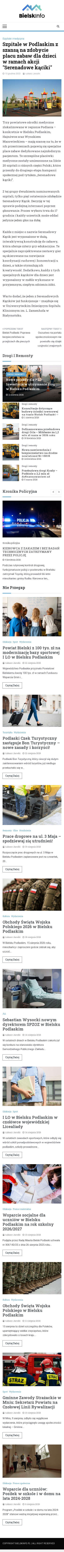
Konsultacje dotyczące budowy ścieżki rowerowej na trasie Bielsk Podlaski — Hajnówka (40, 413)
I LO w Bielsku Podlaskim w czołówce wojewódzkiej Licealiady (30, 1122)
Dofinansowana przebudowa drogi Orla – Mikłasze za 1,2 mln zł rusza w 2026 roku (41, 432)
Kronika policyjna (11, 543)
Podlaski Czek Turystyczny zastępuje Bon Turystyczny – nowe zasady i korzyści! (31, 743)
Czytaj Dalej (12, 685)
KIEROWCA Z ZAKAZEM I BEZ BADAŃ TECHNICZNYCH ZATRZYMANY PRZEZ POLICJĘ (31, 551)
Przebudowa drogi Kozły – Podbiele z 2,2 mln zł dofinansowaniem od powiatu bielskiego (39, 475)
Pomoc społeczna (21, 1483)
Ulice (15, 830)
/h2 (4, 1013)
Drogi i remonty (16, 374)
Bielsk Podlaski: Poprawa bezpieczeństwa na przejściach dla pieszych (16, 337)
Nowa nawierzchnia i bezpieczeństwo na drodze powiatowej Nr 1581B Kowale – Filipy (40, 454)
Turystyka (7, 732)
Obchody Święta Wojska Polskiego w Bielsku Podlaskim (26, 1310)
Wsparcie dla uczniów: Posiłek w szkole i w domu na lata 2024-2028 (31, 1493)
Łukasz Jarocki (33, 73)
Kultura (6, 916)
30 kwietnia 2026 (32, 438)
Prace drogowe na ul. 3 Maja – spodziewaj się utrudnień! (32, 838)
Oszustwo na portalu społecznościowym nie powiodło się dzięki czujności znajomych (48, 339)
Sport (15, 641)
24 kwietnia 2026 (32, 458)
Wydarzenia (25, 641)
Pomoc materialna (22, 1209)
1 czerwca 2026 (31, 417)
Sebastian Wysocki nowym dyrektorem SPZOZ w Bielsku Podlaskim (31, 1024)
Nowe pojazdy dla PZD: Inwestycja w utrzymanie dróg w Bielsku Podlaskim (30, 384)
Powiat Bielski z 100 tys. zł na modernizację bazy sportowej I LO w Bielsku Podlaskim (31, 652)
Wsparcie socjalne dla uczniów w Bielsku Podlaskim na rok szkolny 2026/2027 (28, 1221)
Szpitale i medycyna (13, 38)
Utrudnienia (25, 830)
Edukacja (7, 641)
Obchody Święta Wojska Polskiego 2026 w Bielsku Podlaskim (27, 926)
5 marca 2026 (30, 479)
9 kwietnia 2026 (13, 559)
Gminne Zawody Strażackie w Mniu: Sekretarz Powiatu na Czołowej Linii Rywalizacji (32, 1402)
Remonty (7, 830)
